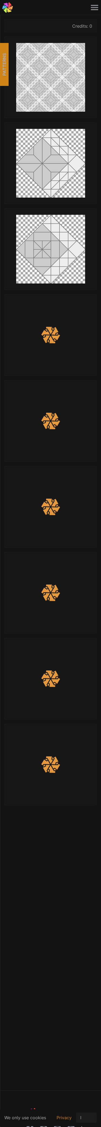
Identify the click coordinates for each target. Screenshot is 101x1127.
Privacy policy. (64, 1120)
